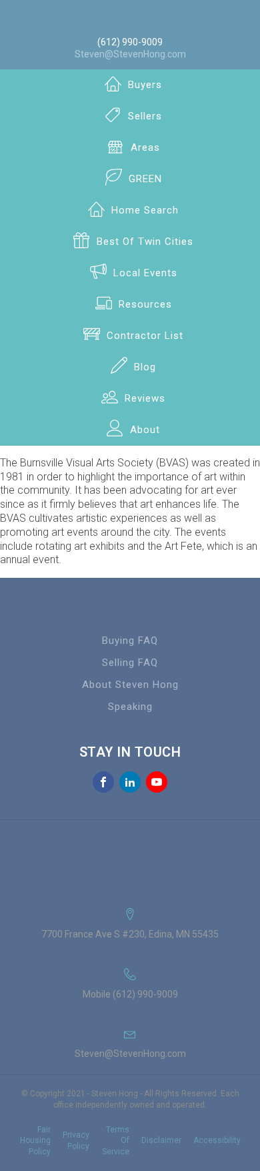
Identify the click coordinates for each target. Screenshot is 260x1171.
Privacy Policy (76, 1140)
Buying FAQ (130, 641)
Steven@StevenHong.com (130, 54)
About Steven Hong (130, 685)
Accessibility (217, 1140)
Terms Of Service (115, 1141)
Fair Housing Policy (35, 1141)
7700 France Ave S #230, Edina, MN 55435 (130, 934)
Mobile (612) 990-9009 (130, 994)
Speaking (130, 707)
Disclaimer (161, 1140)
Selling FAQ (130, 663)
